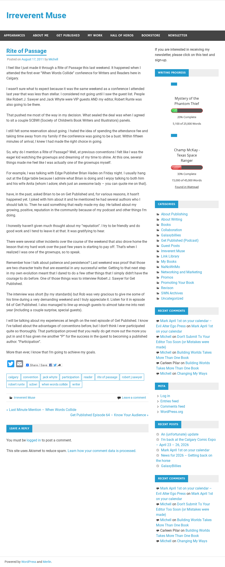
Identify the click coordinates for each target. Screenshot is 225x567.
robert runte (16, 384)
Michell (53, 59)
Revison (167, 288)
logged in (34, 440)
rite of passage (107, 377)
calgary (13, 377)
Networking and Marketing (181, 272)
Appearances (14, 35)
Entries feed (169, 401)
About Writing (171, 219)
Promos (167, 277)
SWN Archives (172, 293)
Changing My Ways (192, 373)
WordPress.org (171, 412)
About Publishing (174, 214)
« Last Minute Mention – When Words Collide (41, 410)
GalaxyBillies (171, 466)
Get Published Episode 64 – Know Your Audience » (109, 415)
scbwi (33, 384)
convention (30, 377)
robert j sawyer (132, 377)
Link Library (170, 256)
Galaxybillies (171, 235)
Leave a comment (134, 397)
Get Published (68, 35)
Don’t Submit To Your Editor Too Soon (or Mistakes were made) (183, 342)
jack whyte (50, 377)
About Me (41, 35)
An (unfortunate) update (179, 434)
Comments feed (172, 406)
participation (70, 377)
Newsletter (177, 35)
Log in (165, 396)
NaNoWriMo (170, 267)
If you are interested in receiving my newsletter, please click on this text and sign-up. (185, 54)
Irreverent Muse (36, 15)
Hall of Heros (122, 35)
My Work (95, 35)
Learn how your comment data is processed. (102, 451)
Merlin (47, 561)
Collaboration (171, 230)
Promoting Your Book (177, 283)
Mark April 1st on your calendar (185, 450)
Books (166, 225)
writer (76, 384)
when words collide (55, 384)
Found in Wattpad (187, 187)
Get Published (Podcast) (180, 240)
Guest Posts (170, 246)
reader (88, 377)
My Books (168, 261)
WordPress (28, 561)
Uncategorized (172, 298)
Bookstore (151, 35)
